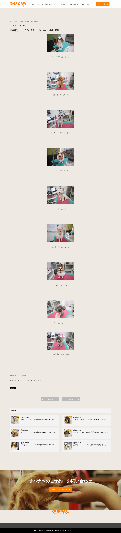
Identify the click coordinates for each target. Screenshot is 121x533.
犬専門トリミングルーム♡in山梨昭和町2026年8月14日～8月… (38, 419)
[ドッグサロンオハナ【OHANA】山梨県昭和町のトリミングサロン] (18, 4)
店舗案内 (63, 4)
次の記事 (70, 399)
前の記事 (50, 399)
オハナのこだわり (34, 4)
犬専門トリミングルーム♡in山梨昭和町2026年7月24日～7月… (90, 432)
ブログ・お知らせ (73, 4)
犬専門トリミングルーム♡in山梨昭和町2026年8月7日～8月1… (90, 419)
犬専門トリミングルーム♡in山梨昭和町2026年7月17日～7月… (38, 445)
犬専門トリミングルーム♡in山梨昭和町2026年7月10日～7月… (90, 445)
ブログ (25, 25)
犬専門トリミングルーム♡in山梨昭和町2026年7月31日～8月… (38, 432)
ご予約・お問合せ (86, 4)
